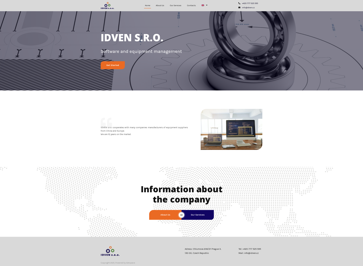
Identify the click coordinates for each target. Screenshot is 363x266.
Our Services (175, 5)
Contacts (191, 5)
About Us (160, 5)
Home (147, 5)
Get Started (112, 65)
